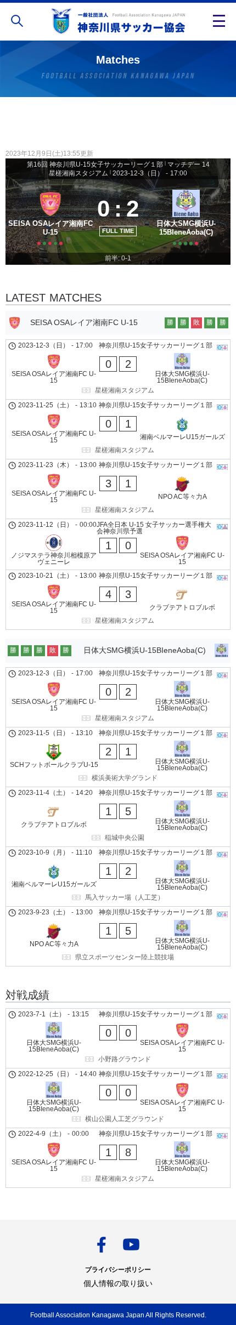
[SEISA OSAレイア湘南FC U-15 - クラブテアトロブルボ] (118, 599)
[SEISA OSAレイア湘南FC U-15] (50, 216)
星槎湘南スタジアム (78, 173)
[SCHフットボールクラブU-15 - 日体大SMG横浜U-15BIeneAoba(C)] (118, 757)
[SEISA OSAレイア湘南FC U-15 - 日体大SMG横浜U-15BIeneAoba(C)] (118, 369)
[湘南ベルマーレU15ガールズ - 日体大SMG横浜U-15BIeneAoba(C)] (118, 876)
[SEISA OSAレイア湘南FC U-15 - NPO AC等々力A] (118, 489)
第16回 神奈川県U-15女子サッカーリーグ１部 (95, 164)
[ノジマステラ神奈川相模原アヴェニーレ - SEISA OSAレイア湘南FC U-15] (118, 544)
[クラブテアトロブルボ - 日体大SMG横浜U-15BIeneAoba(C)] (118, 816)
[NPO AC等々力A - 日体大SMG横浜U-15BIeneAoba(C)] (118, 936)
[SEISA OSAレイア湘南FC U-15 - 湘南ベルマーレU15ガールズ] (118, 429)
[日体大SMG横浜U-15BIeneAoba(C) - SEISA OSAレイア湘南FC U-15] (118, 1038)
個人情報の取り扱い (118, 1283)
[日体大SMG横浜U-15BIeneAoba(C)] (186, 216)
